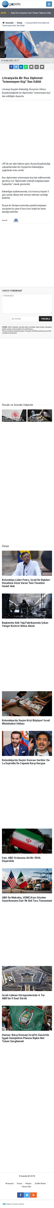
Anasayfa (10, 1183)
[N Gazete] (11, 4)
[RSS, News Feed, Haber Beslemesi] (33, 1195)
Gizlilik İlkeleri (40, 1183)
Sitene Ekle (26, 1187)
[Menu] (49, 4)
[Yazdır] (37, 67)
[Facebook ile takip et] (20, 1195)
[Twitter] (16, 67)
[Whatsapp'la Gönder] (26, 67)
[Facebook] (11, 67)
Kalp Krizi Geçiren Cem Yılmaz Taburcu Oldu (31, 13)
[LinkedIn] (21, 67)
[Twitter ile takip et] (27, 1195)
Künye (19, 1183)
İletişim (28, 1183)
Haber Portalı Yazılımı (15, 1204)
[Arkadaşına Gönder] (31, 67)
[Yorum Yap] (42, 67)
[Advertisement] (27, 131)
